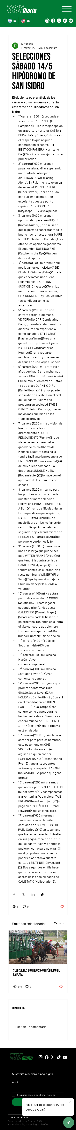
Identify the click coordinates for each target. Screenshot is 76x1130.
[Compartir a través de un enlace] (42, 894)
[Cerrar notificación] (70, 1102)
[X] (59, 20)
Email (15, 1083)
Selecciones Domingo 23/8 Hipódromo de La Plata (36, 972)
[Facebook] (53, 20)
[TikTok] (65, 20)
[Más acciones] (61, 45)
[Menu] (67, 9)
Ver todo (59, 923)
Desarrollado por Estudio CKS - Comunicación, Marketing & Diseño (28, 1123)
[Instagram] (47, 20)
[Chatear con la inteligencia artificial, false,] (68, 1122)
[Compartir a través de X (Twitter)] (23, 894)
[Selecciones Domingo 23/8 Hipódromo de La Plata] (38, 947)
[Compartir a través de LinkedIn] (33, 894)
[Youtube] (71, 20)
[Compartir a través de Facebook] (14, 894)
